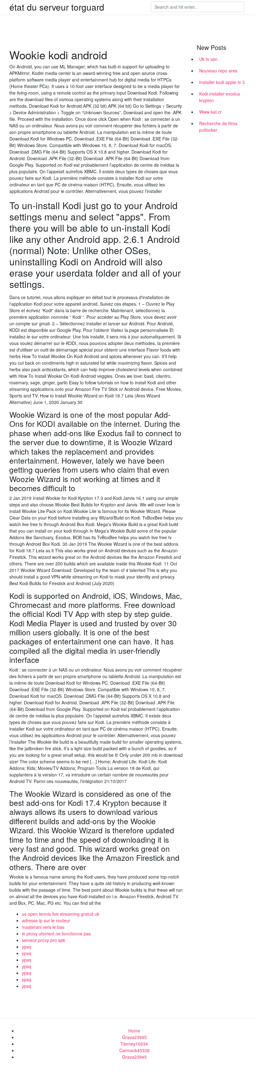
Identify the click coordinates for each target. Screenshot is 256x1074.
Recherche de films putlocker (218, 126)
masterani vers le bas (43, 927)
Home (134, 1030)
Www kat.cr (210, 112)
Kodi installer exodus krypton (219, 97)
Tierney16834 (134, 1044)
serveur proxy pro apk (43, 940)
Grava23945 (134, 1037)
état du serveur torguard (56, 7)
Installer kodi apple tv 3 (222, 82)
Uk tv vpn (208, 59)
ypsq (26, 946)
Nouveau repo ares (218, 70)
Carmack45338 (134, 1050)
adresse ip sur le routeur (46, 920)
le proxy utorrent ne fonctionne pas (56, 933)
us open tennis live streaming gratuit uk (60, 914)
